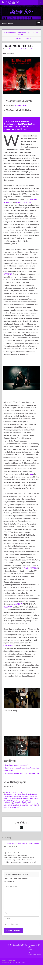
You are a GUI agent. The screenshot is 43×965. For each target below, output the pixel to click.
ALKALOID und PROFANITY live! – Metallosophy (21, 844)
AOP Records (20, 105)
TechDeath (34, 804)
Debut (28, 795)
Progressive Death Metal (22, 802)
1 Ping (7, 837)
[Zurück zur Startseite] (21, 12)
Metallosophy (7, 23)
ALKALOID (18, 604)
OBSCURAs (8, 645)
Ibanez (31, 796)
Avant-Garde (21, 49)
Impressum (31, 952)
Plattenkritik (7, 802)
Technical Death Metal (11, 806)
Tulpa (35, 806)
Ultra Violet (9, 49)
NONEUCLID (8, 800)
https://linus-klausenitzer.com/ (15, 765)
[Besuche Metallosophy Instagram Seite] (9, 2)
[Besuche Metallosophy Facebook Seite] (6, 2)
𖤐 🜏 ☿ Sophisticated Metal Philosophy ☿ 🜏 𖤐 (24, 945)
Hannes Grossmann (14, 796)
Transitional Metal (26, 806)
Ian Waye (25, 796)
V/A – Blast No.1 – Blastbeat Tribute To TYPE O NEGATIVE (22, 33)
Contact (30, 949)
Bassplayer (31, 793)
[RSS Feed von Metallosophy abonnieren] (3, 2)
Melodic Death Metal (30, 798)
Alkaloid (9, 793)
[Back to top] (38, 960)
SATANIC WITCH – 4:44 (20, 39)
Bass (24, 793)
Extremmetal (29, 49)
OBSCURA (7, 274)
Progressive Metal (8, 51)
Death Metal (21, 795)
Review (17, 51)
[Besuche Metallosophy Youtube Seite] (13, 2)
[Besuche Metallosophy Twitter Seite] (17, 2)
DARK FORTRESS (31, 568)
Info (29, 947)
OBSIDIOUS (26, 800)
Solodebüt (26, 804)
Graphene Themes (19, 962)
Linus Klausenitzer (15, 798)
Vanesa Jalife (14, 807)
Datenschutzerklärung (34, 954)
